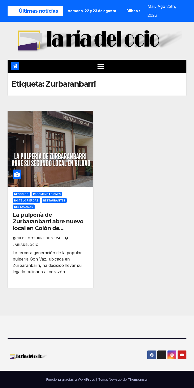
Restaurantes (54, 200)
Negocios (21, 194)
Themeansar (138, 379)
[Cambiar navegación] (101, 66)
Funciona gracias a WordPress (71, 379)
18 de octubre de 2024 (39, 238)
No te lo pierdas (26, 200)
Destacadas (23, 206)
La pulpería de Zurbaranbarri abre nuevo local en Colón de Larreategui (48, 224)
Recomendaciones (47, 194)
